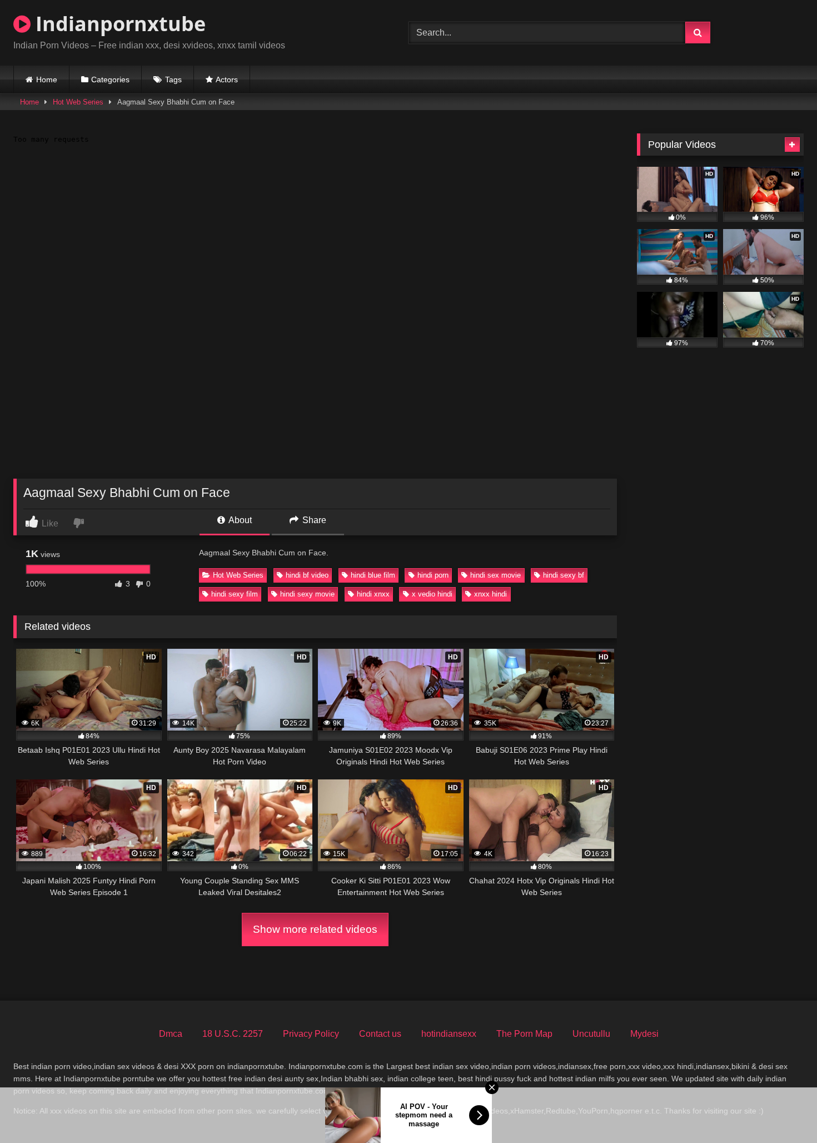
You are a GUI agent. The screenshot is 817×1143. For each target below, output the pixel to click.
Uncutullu (591, 1033)
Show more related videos (315, 929)
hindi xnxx (373, 594)
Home (46, 79)
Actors (227, 79)
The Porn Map (524, 1033)
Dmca (170, 1033)
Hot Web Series (78, 102)
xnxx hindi (490, 594)
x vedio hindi (432, 594)
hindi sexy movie (307, 594)
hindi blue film (373, 575)
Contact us (380, 1033)
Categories (110, 79)
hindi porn (433, 575)
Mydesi (644, 1033)
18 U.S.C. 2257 (232, 1033)
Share (313, 520)
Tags (173, 79)
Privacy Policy (311, 1033)
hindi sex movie (495, 575)
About (239, 520)
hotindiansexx (448, 1033)
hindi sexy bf (563, 575)
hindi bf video (307, 575)
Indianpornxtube (118, 23)
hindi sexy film (234, 594)
